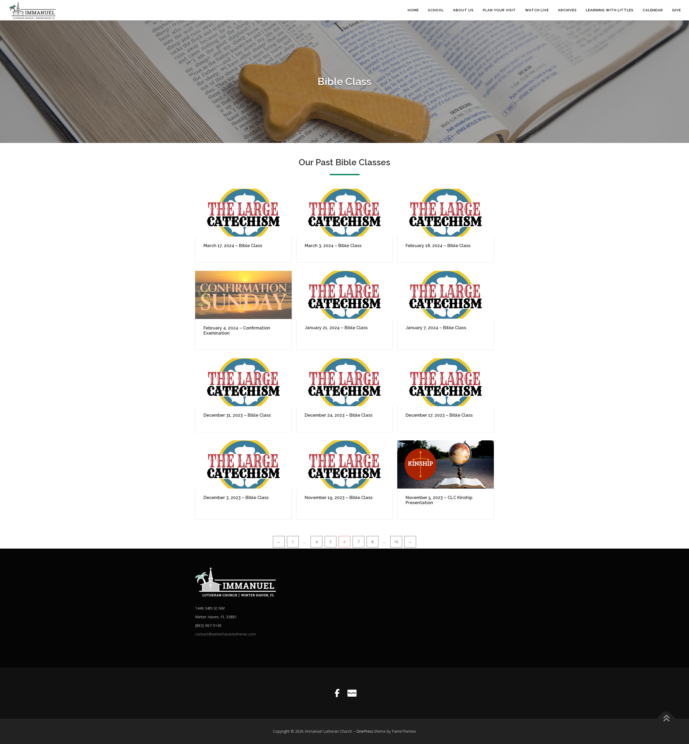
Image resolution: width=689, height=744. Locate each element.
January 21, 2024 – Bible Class (336, 327)
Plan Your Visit (499, 10)
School (436, 10)
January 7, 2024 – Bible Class (436, 327)
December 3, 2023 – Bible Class (236, 497)
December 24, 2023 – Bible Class (338, 415)
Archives (567, 10)
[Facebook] (337, 693)
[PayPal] (352, 693)
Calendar (653, 10)
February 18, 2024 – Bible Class (438, 245)
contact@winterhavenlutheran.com (225, 634)
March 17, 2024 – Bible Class (232, 245)
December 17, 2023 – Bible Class (439, 415)
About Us (463, 10)
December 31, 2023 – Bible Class (237, 415)
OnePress (364, 731)
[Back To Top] (666, 718)
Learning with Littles (610, 10)
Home (413, 10)
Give (676, 10)
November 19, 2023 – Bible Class (338, 497)
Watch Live (537, 10)
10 (396, 541)
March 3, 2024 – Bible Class (333, 245)
